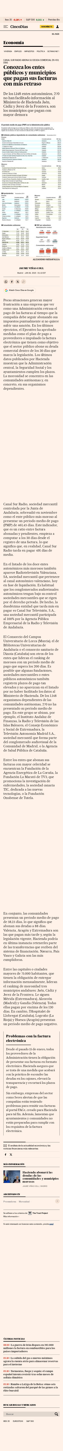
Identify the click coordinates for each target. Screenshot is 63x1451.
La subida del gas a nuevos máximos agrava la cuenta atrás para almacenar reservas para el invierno (30, 1361)
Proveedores (9, 1201)
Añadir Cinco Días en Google (21, 290)
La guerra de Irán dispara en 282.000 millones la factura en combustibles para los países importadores (29, 1348)
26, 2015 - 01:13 (35, 273)
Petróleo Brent (55, 20)
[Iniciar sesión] (57, 26)
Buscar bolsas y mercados (19, 1405)
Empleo (18, 51)
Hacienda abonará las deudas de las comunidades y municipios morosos (41, 1177)
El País (55, 34)
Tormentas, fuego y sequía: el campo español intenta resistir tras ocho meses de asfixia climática (28, 1374)
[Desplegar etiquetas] (57, 1201)
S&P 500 (30, 20)
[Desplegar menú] (5, 26)
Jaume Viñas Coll (31, 268)
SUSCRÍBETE (46, 26)
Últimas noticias (14, 1339)
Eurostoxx (18, 1421)
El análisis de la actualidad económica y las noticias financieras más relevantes (26, 1147)
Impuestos (29, 51)
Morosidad (24, 1201)
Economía (13, 43)
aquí (51, 1224)
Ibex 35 (8, 20)
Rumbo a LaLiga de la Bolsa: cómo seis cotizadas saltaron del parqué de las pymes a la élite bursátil (30, 1387)
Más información (10, 1216)
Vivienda (8, 51)
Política (41, 51)
